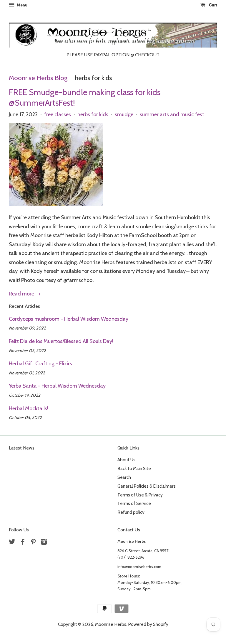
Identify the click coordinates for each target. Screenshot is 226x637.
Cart (212, 5)
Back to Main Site (134, 468)
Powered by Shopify (148, 624)
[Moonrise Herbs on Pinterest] (33, 542)
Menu (21, 5)
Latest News (21, 448)
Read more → (25, 293)
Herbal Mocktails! (28, 408)
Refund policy (130, 512)
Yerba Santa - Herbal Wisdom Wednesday (57, 386)
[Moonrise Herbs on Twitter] (12, 542)
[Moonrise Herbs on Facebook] (22, 542)
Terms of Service (134, 503)
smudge (124, 114)
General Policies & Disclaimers (146, 486)
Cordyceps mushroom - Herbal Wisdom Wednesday (68, 319)
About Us (126, 459)
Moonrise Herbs (110, 624)
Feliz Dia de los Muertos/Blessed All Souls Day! (61, 341)
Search (124, 477)
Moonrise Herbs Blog (38, 78)
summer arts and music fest (172, 114)
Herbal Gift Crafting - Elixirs (40, 363)
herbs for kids (92, 114)
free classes (57, 114)
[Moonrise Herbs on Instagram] (44, 542)
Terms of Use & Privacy (140, 495)
